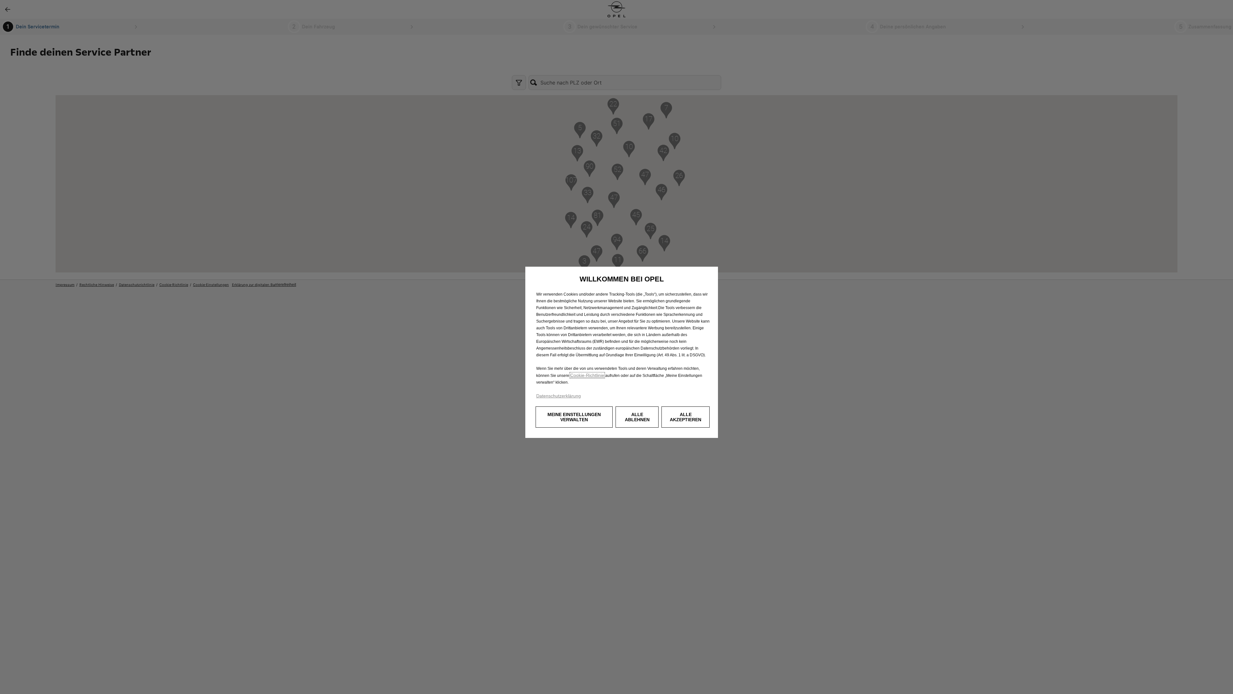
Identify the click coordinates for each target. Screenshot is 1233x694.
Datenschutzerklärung (558, 395)
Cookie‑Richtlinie (587, 375)
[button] (574, 417)
